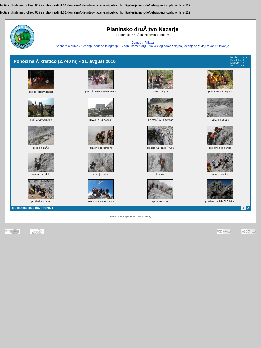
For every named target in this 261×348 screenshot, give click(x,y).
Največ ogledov (160, 46)
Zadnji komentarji (134, 46)
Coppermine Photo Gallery (137, 216)
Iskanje (224, 46)
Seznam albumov (68, 46)
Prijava (149, 42)
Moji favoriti (208, 46)
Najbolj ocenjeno (185, 46)
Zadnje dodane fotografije (101, 46)
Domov (136, 42)
